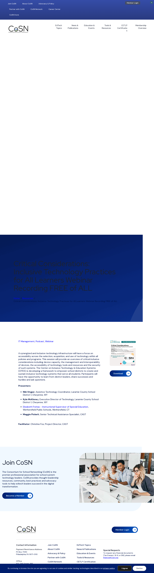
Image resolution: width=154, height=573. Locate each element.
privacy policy (109, 568)
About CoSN (27, 3)
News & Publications (73, 26)
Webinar (49, 341)
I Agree (125, 568)
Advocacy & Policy (46, 3)
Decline (139, 568)
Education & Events (89, 26)
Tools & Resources (106, 26)
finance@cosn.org (110, 557)
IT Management (26, 341)
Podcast (40, 341)
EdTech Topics (58, 26)
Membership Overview (140, 26)
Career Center (54, 9)
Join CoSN (12, 3)
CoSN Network (37, 9)
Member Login (132, 3)
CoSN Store (14, 15)
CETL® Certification (122, 28)
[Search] (145, 3)
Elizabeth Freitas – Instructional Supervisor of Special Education (55, 406)
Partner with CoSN (16, 9)
